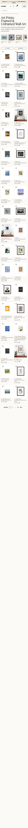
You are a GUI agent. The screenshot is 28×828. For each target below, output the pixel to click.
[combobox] (14, 10)
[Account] (10, 6)
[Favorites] (13, 6)
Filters (8, 48)
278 (18, 407)
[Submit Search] (2, 10)
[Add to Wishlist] (3, 52)
